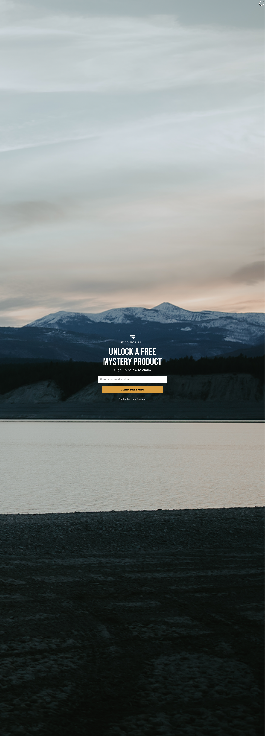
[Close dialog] (261, 3)
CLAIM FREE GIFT (132, 389)
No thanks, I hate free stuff (132, 399)
